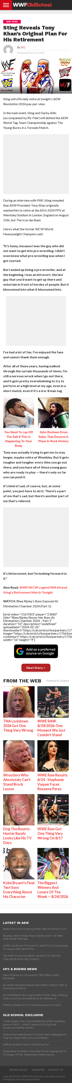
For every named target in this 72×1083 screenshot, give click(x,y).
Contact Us (55, 1069)
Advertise (38, 1069)
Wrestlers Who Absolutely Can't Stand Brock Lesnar (17, 782)
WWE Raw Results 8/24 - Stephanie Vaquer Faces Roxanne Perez (52, 782)
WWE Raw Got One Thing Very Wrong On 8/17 (50, 833)
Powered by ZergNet (57, 680)
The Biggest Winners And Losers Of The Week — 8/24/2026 (52, 890)
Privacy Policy (18, 1069)
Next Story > (35, 667)
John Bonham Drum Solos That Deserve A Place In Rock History (53, 436)
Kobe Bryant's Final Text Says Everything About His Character (19, 890)
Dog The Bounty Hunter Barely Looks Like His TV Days (17, 836)
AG (23, 47)
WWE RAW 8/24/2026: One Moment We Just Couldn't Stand (51, 728)
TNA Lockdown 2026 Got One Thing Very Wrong (18, 725)
